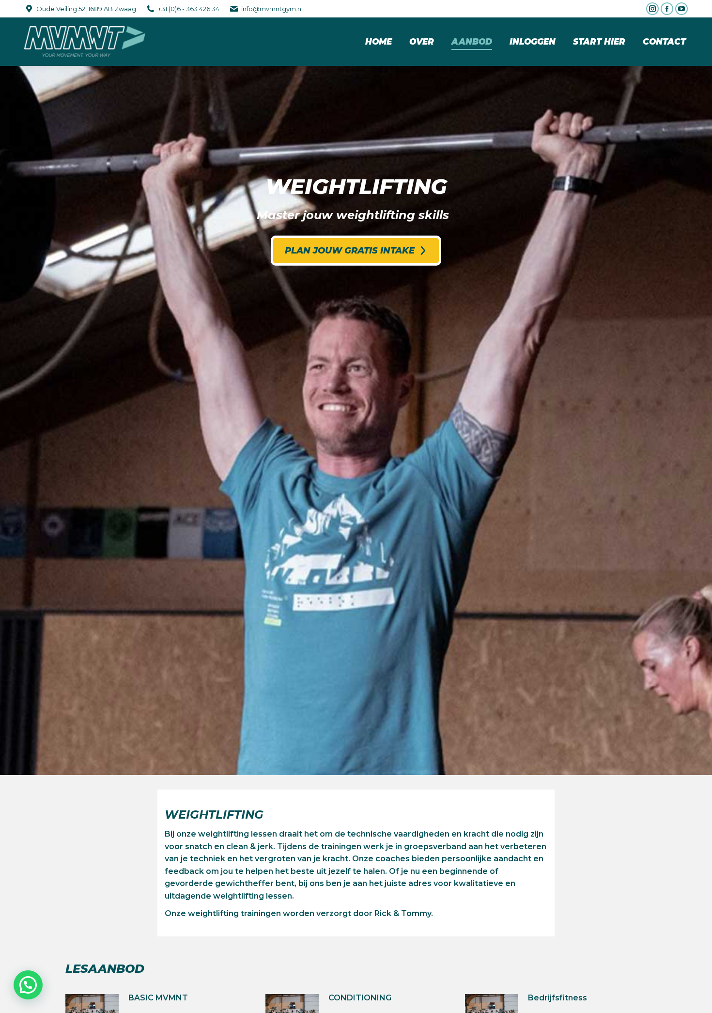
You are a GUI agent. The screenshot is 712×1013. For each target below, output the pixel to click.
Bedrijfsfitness (557, 997)
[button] (28, 984)
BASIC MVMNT (158, 997)
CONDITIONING (359, 997)
